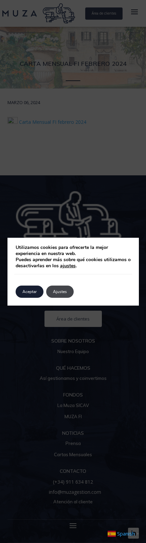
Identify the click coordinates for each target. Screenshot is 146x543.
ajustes (68, 266)
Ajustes (60, 291)
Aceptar (29, 291)
